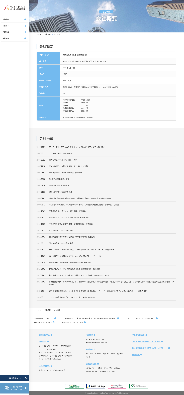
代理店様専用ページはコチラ (44, 318)
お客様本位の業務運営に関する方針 (146, 341)
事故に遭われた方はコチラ (43, 322)
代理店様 (89, 335)
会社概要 (120, 354)
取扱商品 (42, 341)
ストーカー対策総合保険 (47, 349)
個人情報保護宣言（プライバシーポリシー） (150, 348)
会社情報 (48, 34)
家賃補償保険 (43, 356)
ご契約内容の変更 (59, 370)
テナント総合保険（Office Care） (50, 359)
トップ (39, 34)
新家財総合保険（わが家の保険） (61, 356)
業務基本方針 (91, 363)
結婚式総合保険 (66, 346)
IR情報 (88, 357)
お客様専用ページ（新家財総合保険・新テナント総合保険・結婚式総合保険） (90, 318)
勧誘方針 (136, 354)
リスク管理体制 (138, 335)
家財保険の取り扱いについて (95, 339)
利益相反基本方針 (92, 371)
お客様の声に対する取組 (94, 368)
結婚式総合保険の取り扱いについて (98, 342)
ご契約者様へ (44, 365)
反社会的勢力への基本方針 (113, 368)
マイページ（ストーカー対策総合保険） (140, 318)
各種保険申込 (44, 335)
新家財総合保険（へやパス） (49, 346)
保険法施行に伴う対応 (107, 371)
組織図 (113, 354)
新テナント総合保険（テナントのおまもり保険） (55, 352)
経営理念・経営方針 (102, 354)
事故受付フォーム (45, 370)
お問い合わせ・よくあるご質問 (72, 322)
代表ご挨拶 (89, 354)
